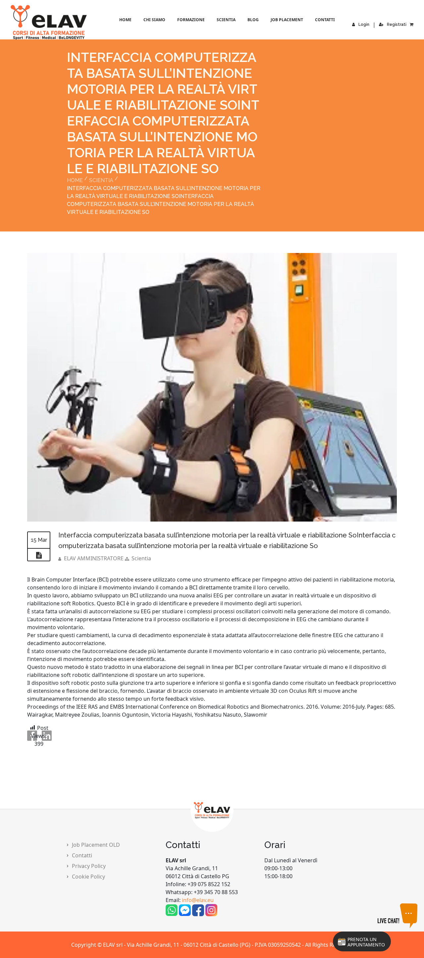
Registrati (396, 24)
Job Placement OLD (96, 844)
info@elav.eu (198, 900)
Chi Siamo (154, 20)
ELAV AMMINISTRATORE (94, 558)
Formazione (191, 20)
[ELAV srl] (20, 22)
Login (363, 24)
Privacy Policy (89, 866)
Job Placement (287, 20)
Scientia (226, 20)
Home (125, 20)
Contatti (325, 20)
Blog (253, 20)
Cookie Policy (88, 876)
